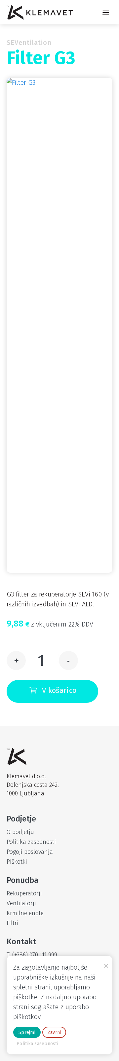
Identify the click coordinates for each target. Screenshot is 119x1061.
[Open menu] (105, 12)
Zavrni (54, 1032)
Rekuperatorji (24, 893)
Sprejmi (27, 1032)
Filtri (13, 923)
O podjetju (20, 832)
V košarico (59, 690)
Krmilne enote (25, 913)
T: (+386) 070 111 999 (32, 954)
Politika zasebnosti (31, 842)
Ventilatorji (21, 903)
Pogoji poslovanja (30, 851)
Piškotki (17, 861)
